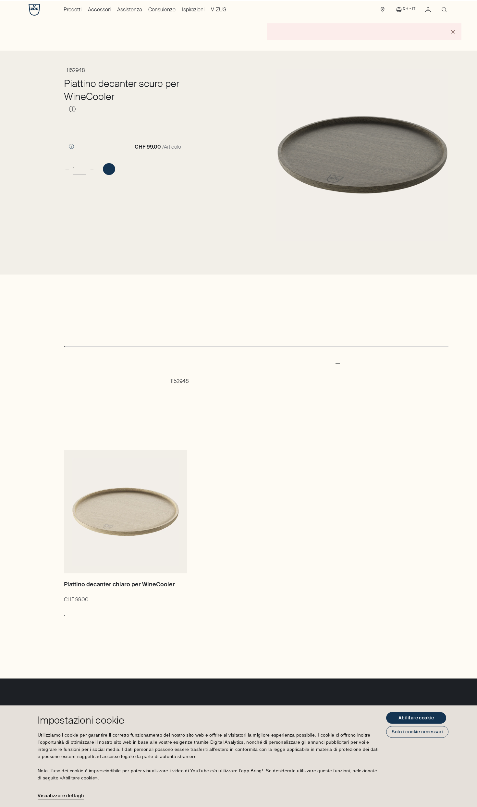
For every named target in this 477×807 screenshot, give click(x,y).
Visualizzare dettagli (61, 796)
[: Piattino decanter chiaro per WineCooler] (64, 612)
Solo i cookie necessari (417, 732)
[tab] (64, 340)
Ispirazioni (193, 9)
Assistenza (129, 9)
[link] (382, 11)
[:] (109, 169)
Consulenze (162, 9)
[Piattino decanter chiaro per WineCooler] (125, 511)
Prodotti (72, 9)
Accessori (99, 9)
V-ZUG (218, 9)
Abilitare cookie (416, 718)
